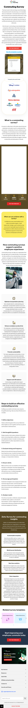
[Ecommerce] (14, 656)
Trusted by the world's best (14, 79)
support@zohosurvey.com (9, 691)
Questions (6, 199)
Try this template (14, 48)
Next (26, 618)
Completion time (22, 199)
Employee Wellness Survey (7, 615)
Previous (1, 618)
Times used (14, 199)
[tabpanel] (8, 618)
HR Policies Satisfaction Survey (20, 615)
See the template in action (14, 52)
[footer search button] (25, 698)
